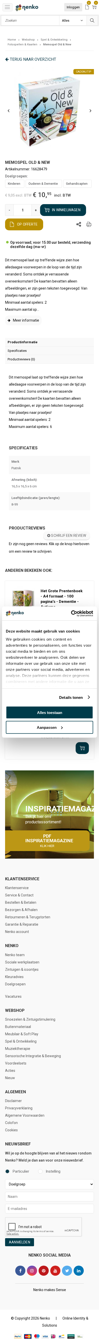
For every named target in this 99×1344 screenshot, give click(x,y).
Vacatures (13, 996)
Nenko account (17, 932)
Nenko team (15, 955)
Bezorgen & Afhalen (21, 910)
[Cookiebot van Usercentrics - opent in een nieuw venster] (71, 613)
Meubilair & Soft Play (21, 1034)
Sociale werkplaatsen (22, 962)
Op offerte (27, 224)
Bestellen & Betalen (20, 902)
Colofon (11, 1123)
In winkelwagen (66, 210)
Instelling (53, 1171)
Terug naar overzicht (33, 59)
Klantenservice (17, 888)
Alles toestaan (49, 712)
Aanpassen (47, 727)
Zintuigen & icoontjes (22, 969)
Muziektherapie (17, 1049)
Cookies (11, 1130)
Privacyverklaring (18, 1108)
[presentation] (8, 111)
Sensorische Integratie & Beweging (33, 1056)
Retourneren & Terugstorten (27, 917)
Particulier (21, 1171)
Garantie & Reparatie (21, 924)
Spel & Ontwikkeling (21, 1041)
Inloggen (73, 7)
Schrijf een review (68, 536)
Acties (10, 1071)
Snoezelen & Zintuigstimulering (30, 1019)
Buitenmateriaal (18, 1027)
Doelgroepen (15, 984)
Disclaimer (13, 1101)
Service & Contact (19, 895)
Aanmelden (19, 1242)
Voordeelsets (15, 1063)
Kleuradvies (14, 977)
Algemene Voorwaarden (24, 1115)
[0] (87, 7)
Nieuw (10, 1078)
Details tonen (71, 697)
